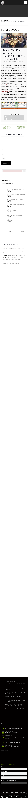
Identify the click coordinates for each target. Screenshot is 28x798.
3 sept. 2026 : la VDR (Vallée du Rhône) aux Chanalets (15, 737)
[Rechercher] (24, 171)
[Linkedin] (11, 119)
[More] (21, 119)
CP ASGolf (5, 61)
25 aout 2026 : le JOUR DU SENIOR (13, 728)
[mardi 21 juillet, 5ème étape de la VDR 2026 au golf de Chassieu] (4, 232)
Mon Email (3, 775)
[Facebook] (6, 116)
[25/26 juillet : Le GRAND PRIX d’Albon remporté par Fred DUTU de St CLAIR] (4, 215)
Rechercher (14, 168)
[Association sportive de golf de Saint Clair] (2, 2)
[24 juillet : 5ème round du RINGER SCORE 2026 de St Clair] (4, 220)
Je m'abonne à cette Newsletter (9, 780)
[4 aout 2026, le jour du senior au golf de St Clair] (4, 205)
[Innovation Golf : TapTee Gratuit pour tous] (4, 229)
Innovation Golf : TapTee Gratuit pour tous (16, 227)
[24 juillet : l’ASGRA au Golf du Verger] (4, 225)
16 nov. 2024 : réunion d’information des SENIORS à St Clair (20, 127)
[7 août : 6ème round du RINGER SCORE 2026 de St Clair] (4, 200)
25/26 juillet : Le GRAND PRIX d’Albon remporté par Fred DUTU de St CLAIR (15, 215)
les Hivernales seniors (7, 62)
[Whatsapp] (21, 116)
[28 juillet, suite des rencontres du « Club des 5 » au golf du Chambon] (4, 210)
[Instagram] (16, 116)
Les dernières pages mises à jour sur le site (16, 255)
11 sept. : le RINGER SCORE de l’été (13, 746)
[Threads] (11, 116)
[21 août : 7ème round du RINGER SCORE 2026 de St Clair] (4, 190)
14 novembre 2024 (12, 61)
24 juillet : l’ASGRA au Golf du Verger (14, 223)
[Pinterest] (16, 119)
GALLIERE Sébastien (7, 246)
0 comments (20, 61)
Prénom (2, 766)
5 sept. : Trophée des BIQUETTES (13, 742)
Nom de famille (4, 771)
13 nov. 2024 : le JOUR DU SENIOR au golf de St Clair (7, 127)
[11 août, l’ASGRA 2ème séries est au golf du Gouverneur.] (4, 195)
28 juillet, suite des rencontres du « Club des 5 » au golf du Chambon (16, 210)
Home (2, 18)
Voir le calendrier (5, 750)
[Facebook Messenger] (6, 119)
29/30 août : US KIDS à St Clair (12, 732)
